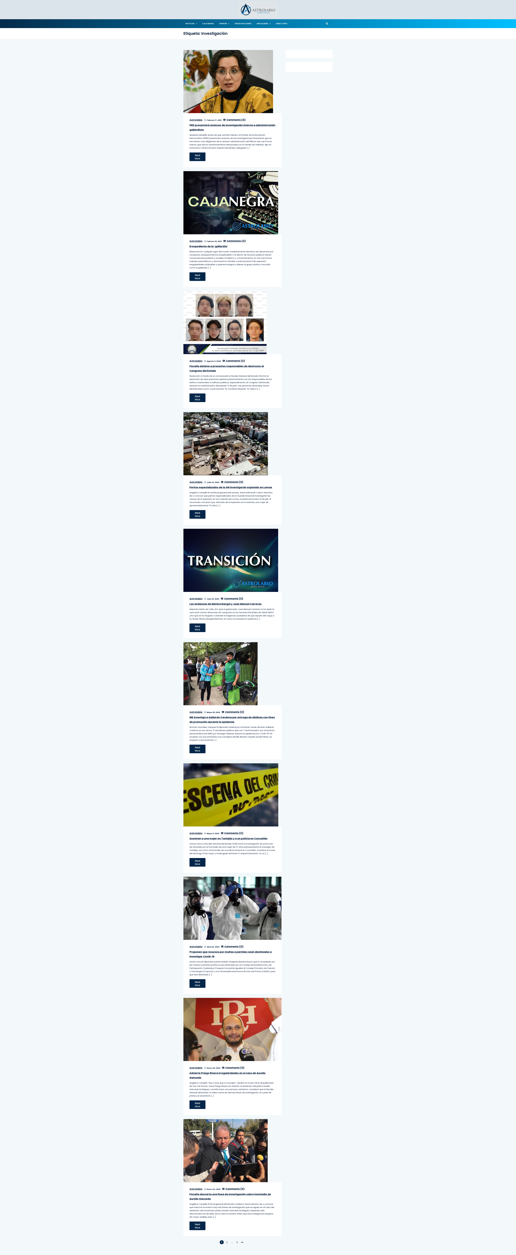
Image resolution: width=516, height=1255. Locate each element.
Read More (197, 157)
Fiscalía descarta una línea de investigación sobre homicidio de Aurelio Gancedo (230, 1196)
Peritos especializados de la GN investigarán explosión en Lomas (230, 487)
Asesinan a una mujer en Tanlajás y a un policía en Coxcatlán (228, 838)
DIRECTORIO (281, 23)
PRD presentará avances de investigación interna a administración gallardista (232, 127)
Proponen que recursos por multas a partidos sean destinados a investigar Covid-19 (230, 954)
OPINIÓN (223, 23)
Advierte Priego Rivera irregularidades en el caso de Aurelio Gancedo (227, 1075)
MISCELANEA (262, 23)
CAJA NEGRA (208, 23)
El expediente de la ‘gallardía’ (208, 246)
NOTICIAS (189, 23)
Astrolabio (196, 119)
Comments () (236, 120)
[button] (327, 23)
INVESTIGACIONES (243, 23)
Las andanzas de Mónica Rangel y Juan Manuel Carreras (225, 604)
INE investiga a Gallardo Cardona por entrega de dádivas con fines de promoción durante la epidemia (232, 720)
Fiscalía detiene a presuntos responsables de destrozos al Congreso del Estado (226, 368)
